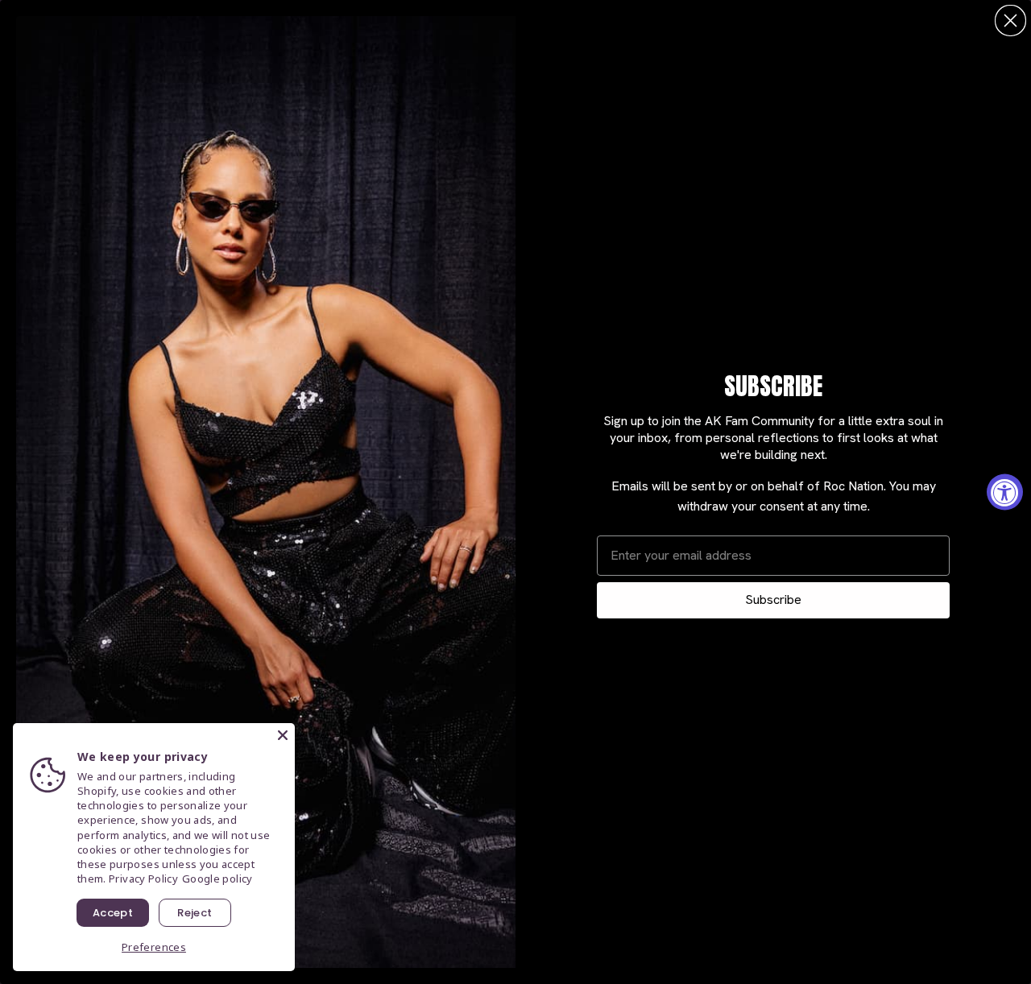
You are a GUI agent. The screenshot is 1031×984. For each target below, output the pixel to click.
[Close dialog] (1010, 20)
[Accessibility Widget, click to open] (1005, 492)
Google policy (217, 878)
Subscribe (773, 599)
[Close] (283, 735)
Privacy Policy (143, 878)
